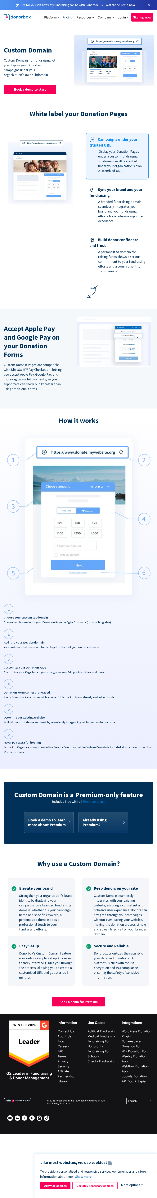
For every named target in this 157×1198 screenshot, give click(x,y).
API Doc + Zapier (134, 1081)
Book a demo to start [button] (30, 89)
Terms (62, 1056)
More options (130, 1185)
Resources (84, 17)
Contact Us (66, 1031)
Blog (61, 1041)
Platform (50, 17)
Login (122, 17)
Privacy (63, 1061)
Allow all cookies (55, 1185)
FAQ (60, 1051)
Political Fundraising (101, 1031)
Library (63, 1081)
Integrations (132, 1023)
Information (67, 1023)
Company (105, 17)
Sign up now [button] (142, 17)
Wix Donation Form (136, 1051)
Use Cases (96, 1023)
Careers (63, 1046)
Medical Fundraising (101, 1036)
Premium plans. (94, 801)
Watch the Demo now (120, 5)
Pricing (67, 17)
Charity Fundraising (101, 1061)
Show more (83, 1176)
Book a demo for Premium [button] (79, 1002)
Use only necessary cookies (95, 1185)
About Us (64, 1036)
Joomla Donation (134, 1076)
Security (64, 1066)
